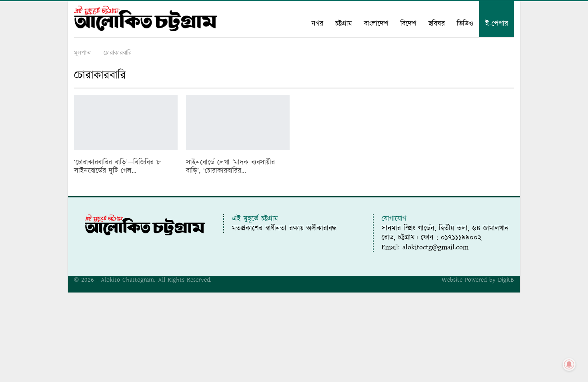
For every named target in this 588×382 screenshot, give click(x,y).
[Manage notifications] (569, 364)
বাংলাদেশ (376, 24)
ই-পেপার (496, 24)
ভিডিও (465, 24)
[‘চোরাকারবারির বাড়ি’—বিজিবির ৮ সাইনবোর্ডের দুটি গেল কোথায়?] (126, 123)
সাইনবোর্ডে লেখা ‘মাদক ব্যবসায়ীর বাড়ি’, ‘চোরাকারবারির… (230, 166)
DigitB (506, 279)
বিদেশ (408, 24)
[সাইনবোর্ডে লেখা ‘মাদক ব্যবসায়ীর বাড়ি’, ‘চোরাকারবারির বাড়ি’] (238, 123)
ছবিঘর (436, 24)
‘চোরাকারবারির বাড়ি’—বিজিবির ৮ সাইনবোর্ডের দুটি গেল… (117, 166)
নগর (317, 24)
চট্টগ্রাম (343, 24)
